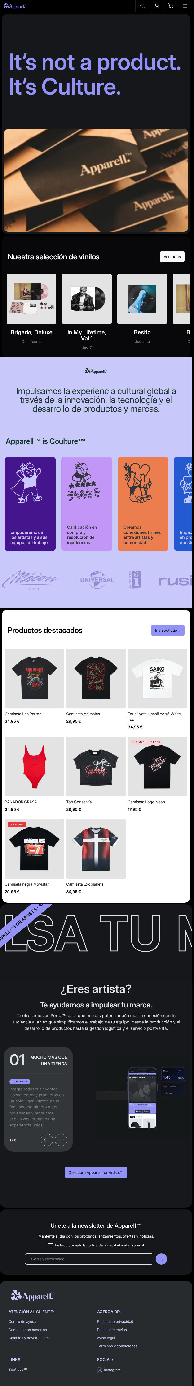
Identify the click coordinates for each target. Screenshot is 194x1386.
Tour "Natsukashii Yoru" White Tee (157, 692)
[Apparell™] (15, 6)
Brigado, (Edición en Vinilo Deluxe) (31, 314)
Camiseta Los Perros (34, 692)
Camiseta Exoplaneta (96, 859)
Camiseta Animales (96, 692)
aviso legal (136, 1245)
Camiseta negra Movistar (34, 859)
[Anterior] (47, 1140)
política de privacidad (103, 1245)
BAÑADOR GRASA (34, 777)
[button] (142, 6)
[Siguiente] (61, 1140)
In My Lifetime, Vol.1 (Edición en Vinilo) (87, 314)
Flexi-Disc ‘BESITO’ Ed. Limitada (142, 314)
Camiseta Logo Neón (157, 777)
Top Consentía (96, 777)
